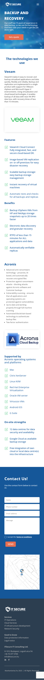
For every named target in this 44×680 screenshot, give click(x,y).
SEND (11, 544)
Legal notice (9, 640)
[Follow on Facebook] (10, 660)
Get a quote (14, 37)
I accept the (19, 537)
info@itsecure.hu (11, 656)
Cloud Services (10, 623)
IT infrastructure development (17, 626)
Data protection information (16, 637)
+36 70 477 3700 (11, 654)
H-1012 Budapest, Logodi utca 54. (18, 651)
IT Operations (10, 620)
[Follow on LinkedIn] (6, 660)
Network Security (11, 628)
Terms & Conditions (24, 537)
